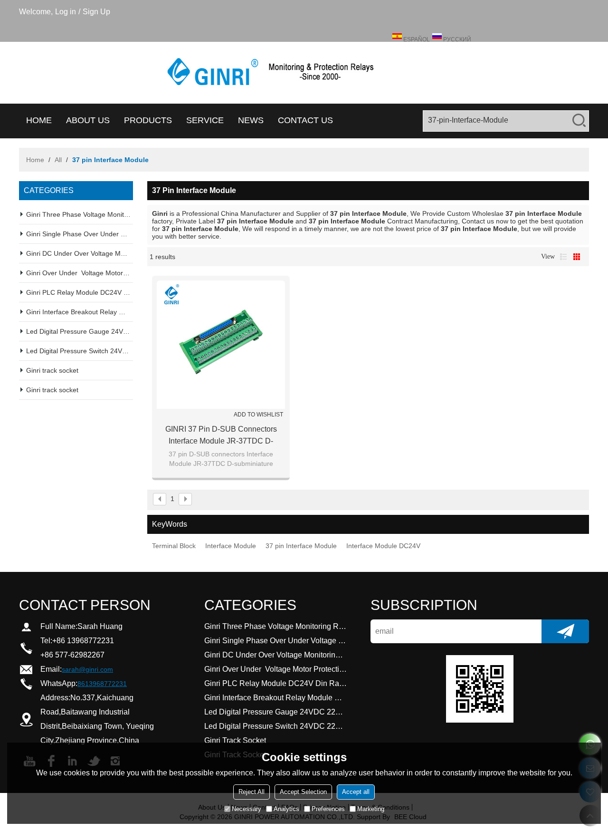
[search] (579, 120)
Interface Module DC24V (383, 546)
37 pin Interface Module (301, 546)
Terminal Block (174, 546)
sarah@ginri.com (87, 669)
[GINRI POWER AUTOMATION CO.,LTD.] (304, 73)
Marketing (370, 808)
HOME (39, 120)
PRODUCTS (148, 120)
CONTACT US (305, 120)
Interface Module (230, 546)
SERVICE (205, 120)
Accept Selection (303, 791)
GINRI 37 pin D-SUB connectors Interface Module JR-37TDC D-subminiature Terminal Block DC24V (221, 436)
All (58, 160)
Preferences (328, 808)
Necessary (246, 808)
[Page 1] (159, 499)
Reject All (251, 791)
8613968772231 (102, 683)
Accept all (356, 791)
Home (35, 160)
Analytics (286, 808)
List (563, 256)
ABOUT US (88, 120)
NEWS (251, 120)
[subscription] (565, 631)
